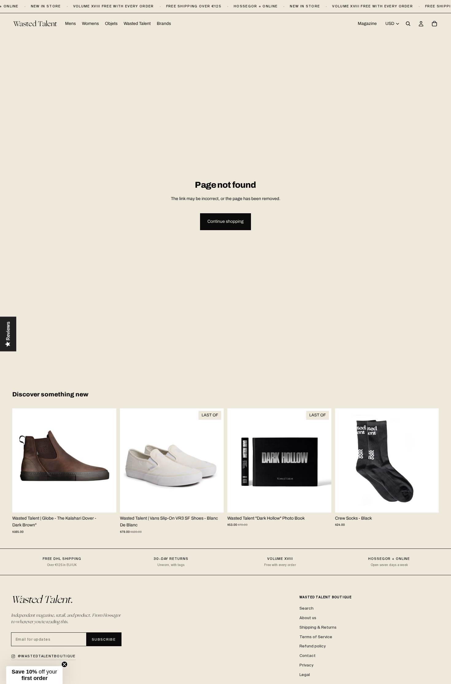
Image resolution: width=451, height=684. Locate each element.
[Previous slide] (21, 460)
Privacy (306, 665)
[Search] (408, 24)
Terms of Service (315, 637)
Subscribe (104, 639)
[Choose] (106, 503)
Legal (304, 674)
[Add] (321, 503)
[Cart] (434, 24)
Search (306, 608)
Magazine (367, 23)
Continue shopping (225, 221)
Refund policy (312, 646)
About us (307, 617)
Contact (307, 655)
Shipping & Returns (318, 627)
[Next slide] (107, 460)
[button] (34, 675)
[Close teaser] (64, 664)
